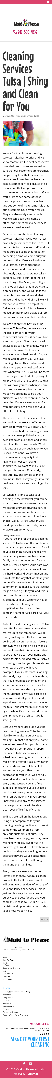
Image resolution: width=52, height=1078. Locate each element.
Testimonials (8, 973)
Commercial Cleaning (11, 968)
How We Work (8, 960)
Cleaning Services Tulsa (27, 116)
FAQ (4, 971)
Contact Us (7, 976)
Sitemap (33, 1073)
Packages (8, 965)
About (5, 957)
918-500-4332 (27, 32)
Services (6, 963)
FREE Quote (7, 979)
